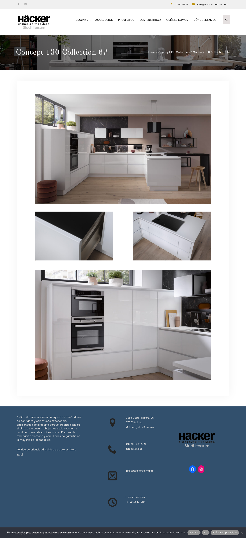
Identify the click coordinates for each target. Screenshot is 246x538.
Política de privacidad (30, 449)
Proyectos (126, 20)
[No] (241, 532)
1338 (140, 449)
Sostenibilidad (150, 20)
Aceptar (193, 532)
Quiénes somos (177, 20)
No (205, 532)
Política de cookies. (57, 449)
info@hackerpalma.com (212, 4)
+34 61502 (132, 449)
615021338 (182, 4)
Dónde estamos (204, 20)
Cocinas (81, 20)
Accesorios (104, 20)
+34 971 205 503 (136, 444)
